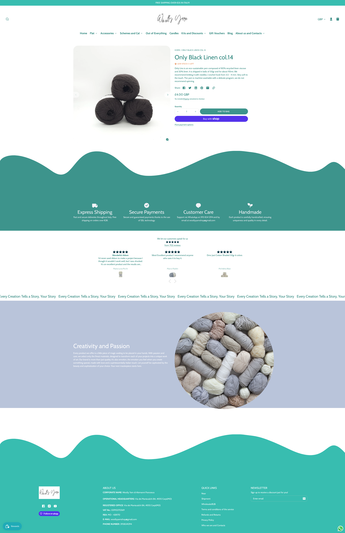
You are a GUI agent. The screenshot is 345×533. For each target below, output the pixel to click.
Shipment (205, 498)
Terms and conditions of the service (217, 509)
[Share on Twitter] (190, 88)
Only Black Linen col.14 (194, 50)
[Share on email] (208, 88)
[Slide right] (167, 95)
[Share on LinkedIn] (196, 88)
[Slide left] (76, 95)
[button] (7, 19)
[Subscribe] (304, 499)
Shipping (186, 99)
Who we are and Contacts (213, 525)
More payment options (184, 124)
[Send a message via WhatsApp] (340, 528)
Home (177, 50)
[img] (172, 242)
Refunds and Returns (211, 514)
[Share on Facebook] (184, 88)
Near (203, 493)
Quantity (178, 106)
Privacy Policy (207, 520)
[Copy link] (214, 88)
